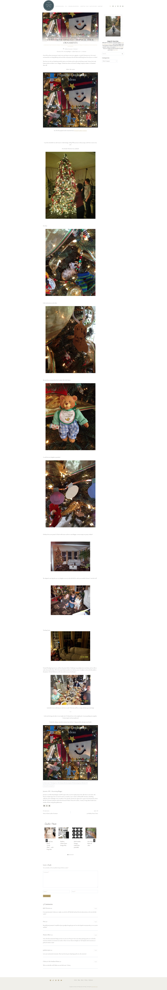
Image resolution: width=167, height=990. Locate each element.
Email (73, 891)
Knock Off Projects (79, 45)
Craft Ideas (52, 45)
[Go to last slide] (47, 840)
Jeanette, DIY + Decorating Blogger (64, 51)
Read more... (115, 49)
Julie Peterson (46, 908)
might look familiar (119, 47)
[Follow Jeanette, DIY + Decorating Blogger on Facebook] (44, 806)
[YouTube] (123, 6)
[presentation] (50, 832)
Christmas (46, 45)
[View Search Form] (110, 6)
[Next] (94, 840)
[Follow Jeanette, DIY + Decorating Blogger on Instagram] (47, 806)
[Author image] (55, 51)
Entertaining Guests (77, 783)
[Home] (63, 48)
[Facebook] (118, 6)
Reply (96, 908)
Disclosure (91, 980)
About (82, 980)
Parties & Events (88, 45)
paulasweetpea (46, 950)
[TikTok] (115, 6)
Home (75, 980)
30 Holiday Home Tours (92, 812)
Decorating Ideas (68, 783)
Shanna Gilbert (47, 935)
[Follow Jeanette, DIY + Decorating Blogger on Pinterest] (49, 806)
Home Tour (82, 6)
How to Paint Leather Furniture (50, 812)
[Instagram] (113, 6)
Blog (87, 6)
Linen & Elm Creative (94, 986)
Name (45, 891)
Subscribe (100, 6)
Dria (44, 921)
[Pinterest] (120, 6)
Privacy (85, 980)
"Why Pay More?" (47, 783)
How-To (85, 783)
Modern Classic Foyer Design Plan (63, 843)
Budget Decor (55, 783)
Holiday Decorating (69, 45)
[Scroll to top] (162, 985)
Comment (46, 872)
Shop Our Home (93, 6)
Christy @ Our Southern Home (51, 961)
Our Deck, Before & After (90, 843)
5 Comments (83, 51)
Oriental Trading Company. (80, 130)
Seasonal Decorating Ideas (49, 785)
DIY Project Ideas (59, 45)
